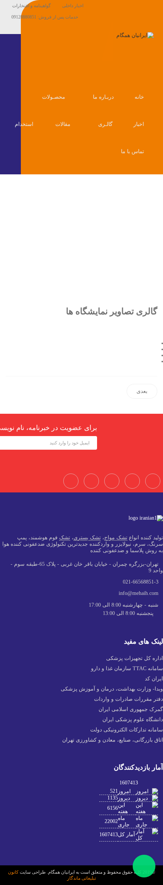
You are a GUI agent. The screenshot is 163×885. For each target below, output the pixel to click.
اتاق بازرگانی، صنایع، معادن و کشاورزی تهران (112, 740)
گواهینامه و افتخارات (31, 5)
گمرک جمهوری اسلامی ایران (131, 709)
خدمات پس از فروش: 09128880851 (44, 17)
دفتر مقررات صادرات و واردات (128, 699)
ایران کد (154, 679)
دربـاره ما (104, 97)
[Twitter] (91, 481)
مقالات (63, 124)
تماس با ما (133, 151)
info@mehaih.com (138, 593)
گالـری (106, 124)
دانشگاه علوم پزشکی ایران (132, 719)
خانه (140, 97)
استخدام (24, 124)
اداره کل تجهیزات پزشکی (134, 658)
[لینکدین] (155, 361)
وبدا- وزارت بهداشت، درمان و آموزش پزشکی (112, 689)
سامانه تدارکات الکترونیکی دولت (126, 730)
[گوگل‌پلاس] (155, 355)
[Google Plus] (152, 481)
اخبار (139, 124)
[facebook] (94, 28)
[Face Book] (70, 481)
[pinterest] (111, 481)
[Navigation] (154, 70)
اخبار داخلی (72, 5)
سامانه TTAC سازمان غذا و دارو (127, 668)
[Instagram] (132, 481)
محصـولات (54, 97)
